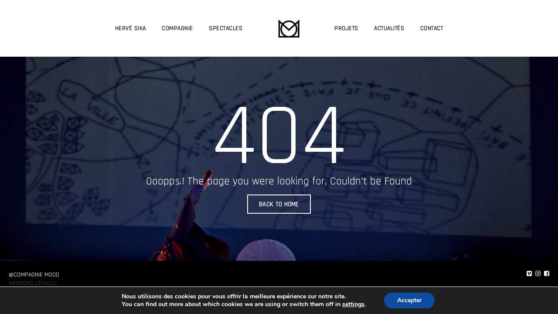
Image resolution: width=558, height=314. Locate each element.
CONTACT (431, 28)
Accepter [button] (409, 300)
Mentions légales (33, 283)
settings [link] (353, 304)
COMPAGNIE (177, 28)
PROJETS (346, 28)
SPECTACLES (225, 28)
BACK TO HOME (279, 204)
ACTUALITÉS (389, 28)
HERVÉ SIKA (130, 28)
